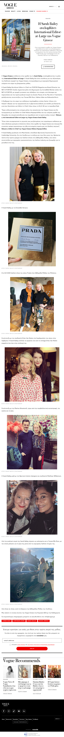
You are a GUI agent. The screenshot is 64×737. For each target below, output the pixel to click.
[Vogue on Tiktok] (14, 711)
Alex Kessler (37, 693)
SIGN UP (32, 648)
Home (3, 719)
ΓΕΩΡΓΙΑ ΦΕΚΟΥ (22, 691)
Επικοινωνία (8, 719)
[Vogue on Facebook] (4, 711)
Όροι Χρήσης (29, 719)
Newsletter (15, 719)
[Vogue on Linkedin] (24, 711)
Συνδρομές (35, 719)
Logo (17, 705)
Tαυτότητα (22, 719)
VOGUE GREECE (48, 59)
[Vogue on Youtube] (19, 711)
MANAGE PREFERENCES (20, 722)
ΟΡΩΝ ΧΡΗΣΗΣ (21, 644)
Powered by (29, 729)
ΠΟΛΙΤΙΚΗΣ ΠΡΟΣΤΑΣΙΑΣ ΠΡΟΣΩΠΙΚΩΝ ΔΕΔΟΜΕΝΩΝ (41, 644)
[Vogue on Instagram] (9, 711)
